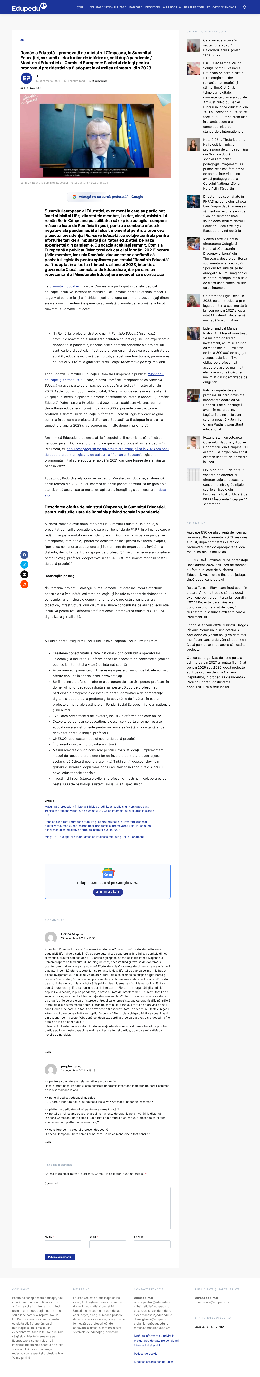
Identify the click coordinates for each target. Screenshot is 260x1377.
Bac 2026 (135, 7)
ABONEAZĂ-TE (108, 892)
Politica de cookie (145, 1353)
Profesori (152, 7)
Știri (80, 7)
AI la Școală (172, 7)
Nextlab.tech (194, 7)
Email (93, 1236)
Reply (48, 1051)
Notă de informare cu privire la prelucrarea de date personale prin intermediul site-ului (157, 1340)
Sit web (139, 1236)
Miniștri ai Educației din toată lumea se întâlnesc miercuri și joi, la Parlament (94, 836)
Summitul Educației (64, 286)
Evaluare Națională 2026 (108, 7)
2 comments (99, 80)
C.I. (38, 76)
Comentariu (53, 1183)
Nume (49, 1236)
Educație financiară (221, 7)
